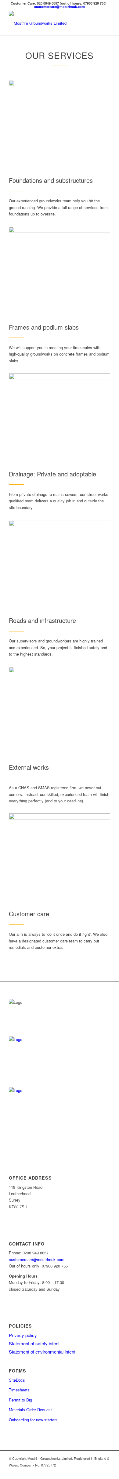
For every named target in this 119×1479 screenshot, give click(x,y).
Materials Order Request (30, 1409)
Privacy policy (23, 1335)
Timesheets (19, 1390)
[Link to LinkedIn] (96, 1471)
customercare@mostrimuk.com (59, 6)
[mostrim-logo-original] (49, 23)
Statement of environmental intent (42, 1351)
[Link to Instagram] (105, 1471)
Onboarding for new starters (33, 1420)
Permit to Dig (20, 1400)
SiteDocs (17, 1380)
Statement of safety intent (34, 1343)
